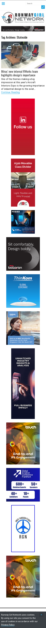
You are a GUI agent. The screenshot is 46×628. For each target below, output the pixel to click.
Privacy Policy (7, 624)
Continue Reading (10, 92)
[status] (41, 615)
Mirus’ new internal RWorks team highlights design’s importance (19, 73)
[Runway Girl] (23, 22)
